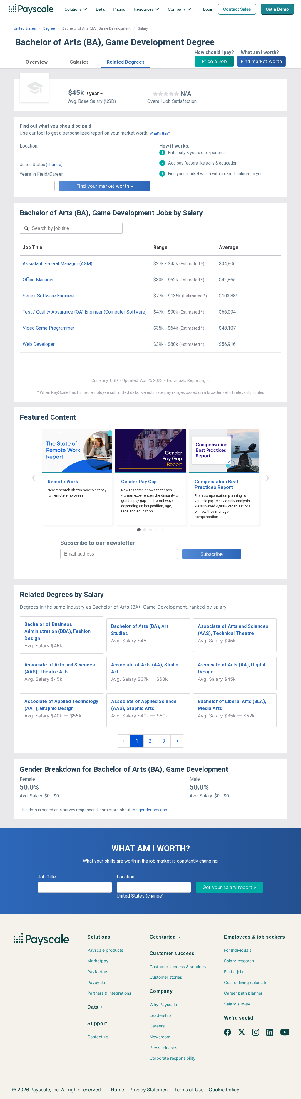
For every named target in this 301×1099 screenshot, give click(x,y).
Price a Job (214, 61)
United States (25, 28)
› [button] (267, 477)
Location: (29, 146)
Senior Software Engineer (49, 296)
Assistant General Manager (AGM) (57, 263)
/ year (93, 93)
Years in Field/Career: (42, 174)
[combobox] (85, 155)
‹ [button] (33, 477)
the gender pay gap (149, 809)
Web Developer (39, 344)
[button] (36, 61)
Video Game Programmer (48, 328)
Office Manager (38, 279)
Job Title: (47, 877)
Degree (49, 28)
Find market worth (261, 61)
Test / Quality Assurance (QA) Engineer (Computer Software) (85, 312)
